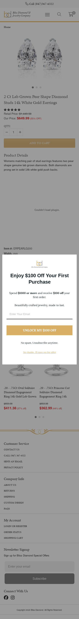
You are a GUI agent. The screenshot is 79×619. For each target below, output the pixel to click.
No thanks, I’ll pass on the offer (39, 352)
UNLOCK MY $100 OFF (39, 330)
